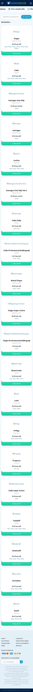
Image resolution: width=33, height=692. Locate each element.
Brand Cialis (16, 371)
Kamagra (16, 130)
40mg (16, 78)
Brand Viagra (16, 281)
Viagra (16, 39)
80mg (24, 78)
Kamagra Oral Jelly (16, 100)
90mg (20, 438)
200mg (16, 48)
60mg (20, 78)
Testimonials (5, 643)
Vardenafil (16, 162)
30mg (12, 438)
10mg (8, 78)
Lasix (16, 401)
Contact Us (19, 638)
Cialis (16, 70)
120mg (18, 46)
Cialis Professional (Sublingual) (16, 250)
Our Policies (5, 641)
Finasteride (16, 463)
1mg (15, 468)
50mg (10, 46)
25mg (6, 46)
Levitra (17, 160)
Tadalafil (16, 72)
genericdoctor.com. (15, 690)
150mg (26, 46)
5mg (18, 228)
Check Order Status (22, 641)
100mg (14, 46)
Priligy (16, 431)
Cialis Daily (16, 221)
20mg (12, 78)
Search (27, 17)
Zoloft (16, 611)
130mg (22, 46)
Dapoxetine (16, 433)
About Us (19, 645)
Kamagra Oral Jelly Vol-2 (16, 191)
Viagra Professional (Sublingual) (16, 341)
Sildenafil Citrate (16, 41)
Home (3, 638)
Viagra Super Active (16, 311)
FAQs (3, 645)
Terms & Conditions (22, 643)
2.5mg (15, 228)
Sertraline (16, 581)
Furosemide (16, 403)
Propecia (16, 461)
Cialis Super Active (16, 491)
